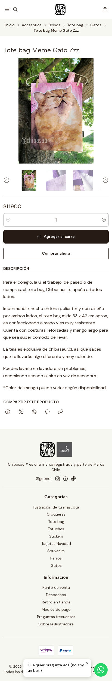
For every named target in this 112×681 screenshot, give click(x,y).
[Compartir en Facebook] (7, 412)
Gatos (95, 25)
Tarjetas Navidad (56, 543)
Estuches (56, 528)
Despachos (56, 594)
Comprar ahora (56, 253)
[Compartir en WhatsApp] (34, 412)
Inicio (10, 25)
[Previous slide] (7, 180)
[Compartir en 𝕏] (21, 412)
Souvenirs (56, 550)
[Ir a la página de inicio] (60, 9)
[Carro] (105, 9)
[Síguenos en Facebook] (65, 478)
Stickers (56, 536)
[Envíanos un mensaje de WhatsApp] (101, 670)
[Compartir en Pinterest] (47, 412)
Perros (56, 558)
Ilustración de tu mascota (56, 507)
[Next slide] (105, 180)
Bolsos (54, 25)
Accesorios (32, 25)
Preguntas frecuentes (56, 616)
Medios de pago (56, 609)
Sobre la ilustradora (56, 624)
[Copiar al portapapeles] (60, 412)
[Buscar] (15, 9)
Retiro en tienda (56, 602)
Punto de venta (56, 587)
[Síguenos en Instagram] (57, 478)
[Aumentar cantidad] (103, 219)
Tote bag (75, 25)
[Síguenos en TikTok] (73, 478)
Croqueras (56, 514)
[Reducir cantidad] (8, 219)
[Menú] (7, 9)
